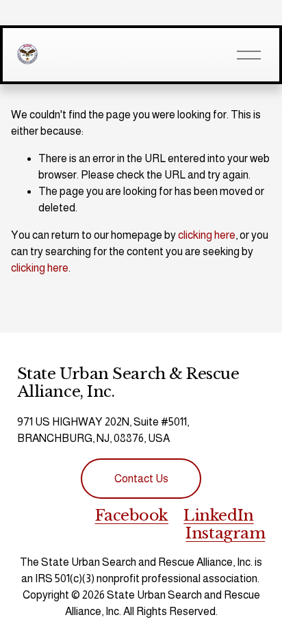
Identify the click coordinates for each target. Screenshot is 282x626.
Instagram (225, 533)
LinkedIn (218, 515)
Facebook (131, 515)
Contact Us (141, 478)
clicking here (206, 235)
